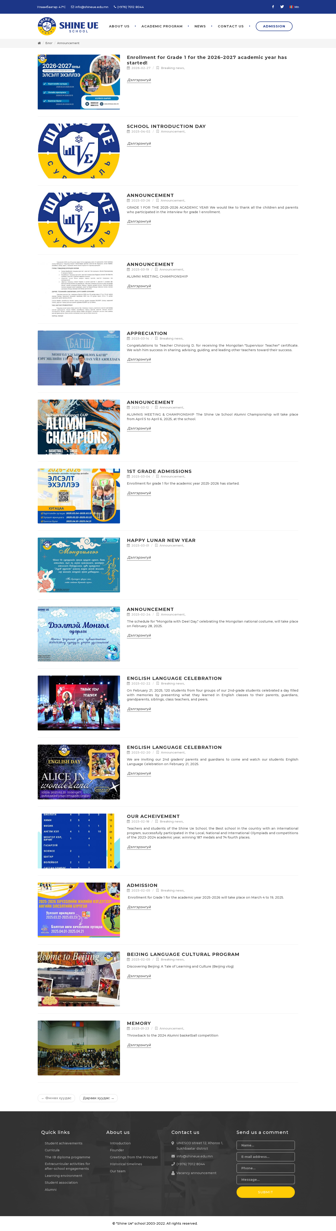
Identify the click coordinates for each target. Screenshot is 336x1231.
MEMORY (139, 1023)
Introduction (120, 1143)
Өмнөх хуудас (56, 1098)
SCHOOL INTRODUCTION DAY (166, 126)
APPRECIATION (147, 333)
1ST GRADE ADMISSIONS (159, 471)
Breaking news (172, 68)
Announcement (68, 43)
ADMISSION (142, 885)
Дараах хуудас (98, 1098)
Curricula (52, 1150)
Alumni (50, 1190)
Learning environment (63, 1176)
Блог (49, 43)
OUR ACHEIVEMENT (153, 816)
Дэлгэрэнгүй (139, 80)
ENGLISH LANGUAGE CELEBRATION (174, 678)
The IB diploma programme (67, 1157)
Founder (117, 1150)
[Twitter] (282, 7)
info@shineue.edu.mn (91, 7)
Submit (265, 1192)
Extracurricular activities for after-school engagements (67, 1166)
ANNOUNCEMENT (150, 195)
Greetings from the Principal (133, 1157)
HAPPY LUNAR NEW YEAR (161, 540)
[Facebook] (272, 7)
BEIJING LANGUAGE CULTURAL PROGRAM (183, 954)
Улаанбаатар (51, 7)
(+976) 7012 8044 (130, 7)
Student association (61, 1183)
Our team (117, 1171)
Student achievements (64, 1143)
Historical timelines (126, 1164)
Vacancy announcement (196, 1173)
